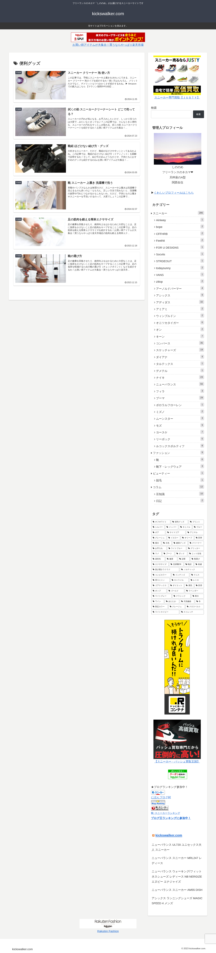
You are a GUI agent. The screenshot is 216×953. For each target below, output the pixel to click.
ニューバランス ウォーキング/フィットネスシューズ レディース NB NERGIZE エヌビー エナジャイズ (177, 876)
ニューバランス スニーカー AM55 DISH (177, 889)
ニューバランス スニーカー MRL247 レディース (177, 860)
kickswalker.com (168, 835)
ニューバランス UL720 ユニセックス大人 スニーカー (176, 847)
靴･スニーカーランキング (165, 813)
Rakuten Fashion (108, 931)
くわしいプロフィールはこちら (174, 192)
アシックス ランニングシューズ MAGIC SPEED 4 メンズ (177, 901)
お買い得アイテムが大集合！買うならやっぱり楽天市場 (108, 44)
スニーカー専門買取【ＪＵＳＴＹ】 (177, 97)
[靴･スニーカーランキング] (159, 807)
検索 (154, 107)
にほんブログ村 (161, 797)
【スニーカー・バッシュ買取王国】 (177, 761)
